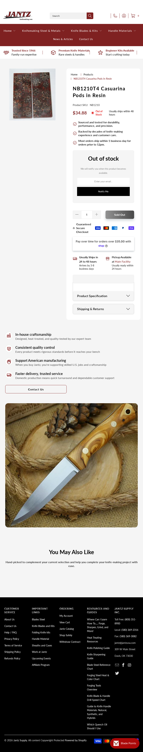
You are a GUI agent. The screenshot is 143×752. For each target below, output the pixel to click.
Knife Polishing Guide (98, 648)
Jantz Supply (20, 740)
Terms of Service (13, 645)
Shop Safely (65, 635)
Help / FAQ (10, 632)
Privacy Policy (11, 638)
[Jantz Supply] (18, 16)
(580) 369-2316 (129, 629)
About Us (9, 619)
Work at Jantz (39, 651)
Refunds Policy (12, 658)
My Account (66, 615)
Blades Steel (38, 619)
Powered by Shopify (75, 740)
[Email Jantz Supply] (117, 665)
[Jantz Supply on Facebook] (123, 665)
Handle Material (40, 638)
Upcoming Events (41, 658)
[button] (10, 31)
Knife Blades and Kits (43, 626)
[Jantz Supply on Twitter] (117, 673)
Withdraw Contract (69, 641)
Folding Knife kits (41, 632)
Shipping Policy (12, 651)
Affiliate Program (41, 664)
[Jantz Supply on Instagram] (129, 665)
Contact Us (36, 389)
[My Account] (122, 15)
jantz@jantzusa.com (125, 642)
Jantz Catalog (66, 628)
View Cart (64, 622)
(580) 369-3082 (128, 636)
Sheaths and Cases (42, 645)
